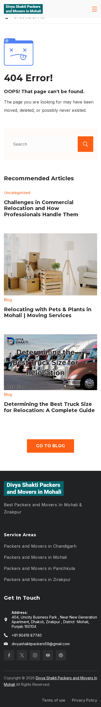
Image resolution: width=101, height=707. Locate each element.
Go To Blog (50, 445)
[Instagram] (35, 655)
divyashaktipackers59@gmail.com (41, 644)
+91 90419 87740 (27, 635)
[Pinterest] (61, 655)
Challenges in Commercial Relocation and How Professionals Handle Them (41, 208)
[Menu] (94, 9)
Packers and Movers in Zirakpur (37, 579)
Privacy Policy (84, 700)
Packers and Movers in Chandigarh (40, 546)
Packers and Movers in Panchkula (39, 568)
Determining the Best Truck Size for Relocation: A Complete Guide (49, 407)
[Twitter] (22, 655)
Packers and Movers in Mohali (35, 557)
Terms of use (54, 700)
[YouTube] (48, 655)
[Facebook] (9, 655)
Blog (8, 299)
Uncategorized (17, 192)
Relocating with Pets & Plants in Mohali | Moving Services (47, 312)
